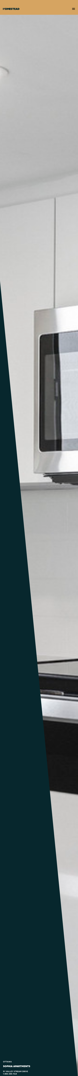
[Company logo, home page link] (11, 9)
